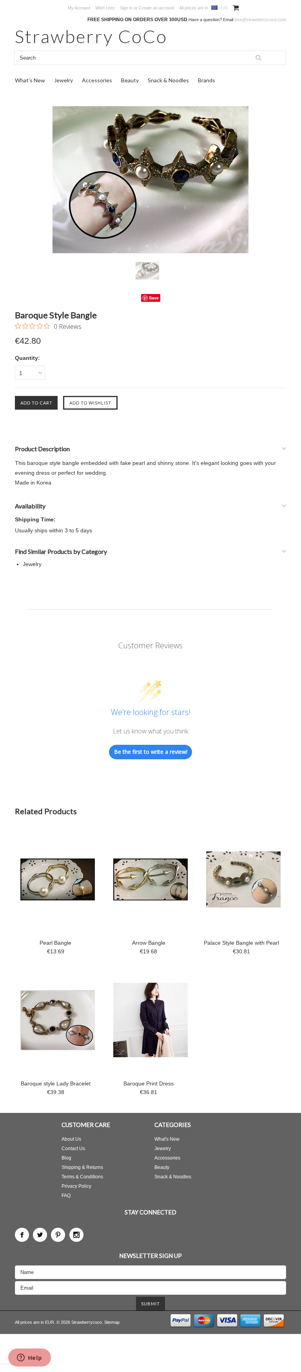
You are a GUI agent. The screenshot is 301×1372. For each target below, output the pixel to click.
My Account (79, 7)
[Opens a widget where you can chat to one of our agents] (29, 1358)
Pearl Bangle (55, 943)
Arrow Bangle (148, 943)
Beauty (130, 80)
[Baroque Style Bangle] (150, 179)
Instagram (76, 1235)
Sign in (126, 7)
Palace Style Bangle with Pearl (241, 943)
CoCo (91, 36)
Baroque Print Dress (148, 1083)
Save (154, 298)
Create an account (156, 7)
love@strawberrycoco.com (260, 19)
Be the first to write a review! (150, 751)
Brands (206, 80)
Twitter (40, 1235)
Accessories (97, 80)
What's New (30, 80)
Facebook (22, 1235)
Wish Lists (105, 7)
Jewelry (63, 80)
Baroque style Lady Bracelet (56, 1083)
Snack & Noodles (168, 80)
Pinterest (58, 1235)
